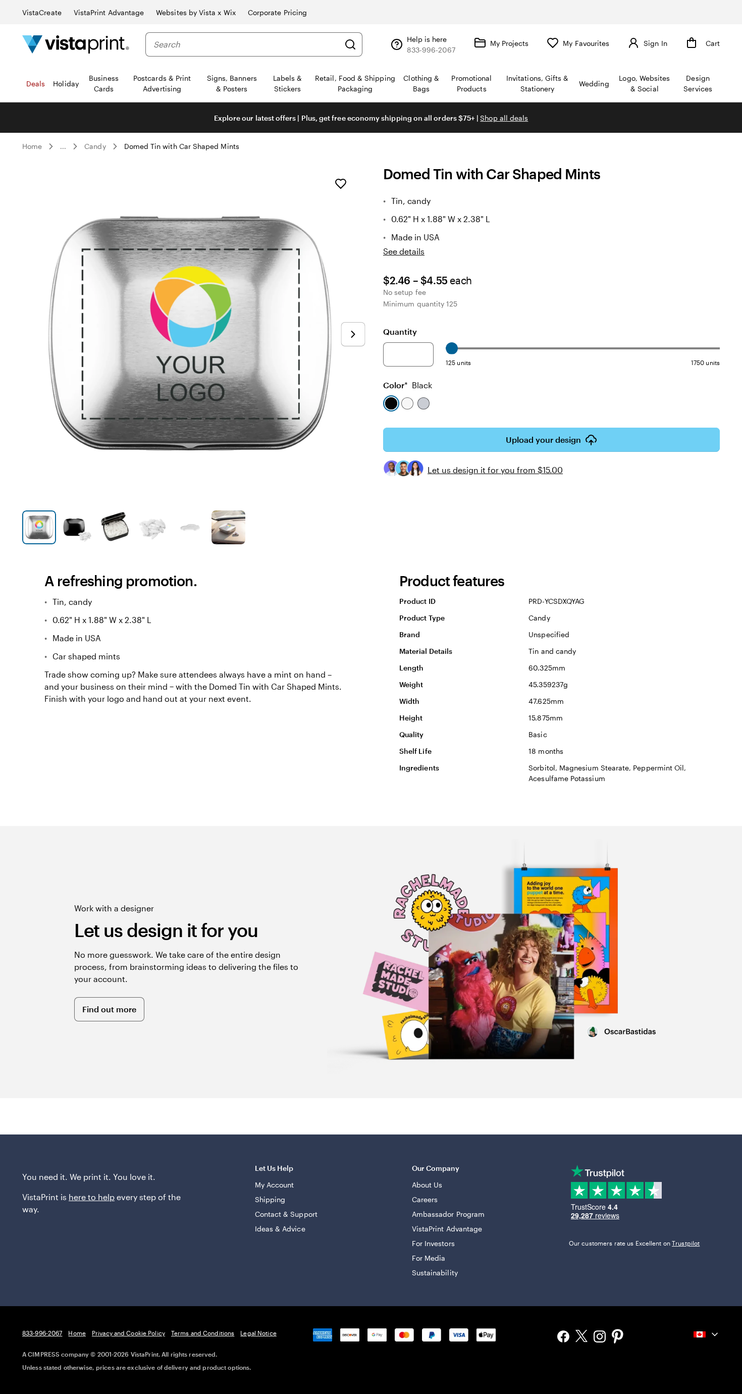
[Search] (350, 44)
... (63, 146)
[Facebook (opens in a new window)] (563, 1338)
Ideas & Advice (280, 1228)
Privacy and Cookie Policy (128, 1332)
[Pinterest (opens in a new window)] (618, 1337)
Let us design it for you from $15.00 (495, 470)
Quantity (400, 331)
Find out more (109, 1009)
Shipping (270, 1199)
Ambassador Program (448, 1214)
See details (404, 251)
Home (32, 146)
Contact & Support (286, 1214)
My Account (274, 1184)
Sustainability (435, 1272)
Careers (425, 1199)
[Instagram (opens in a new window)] (600, 1338)
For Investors (433, 1243)
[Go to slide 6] (228, 527)
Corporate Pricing (277, 12)
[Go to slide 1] (39, 527)
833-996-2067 (42, 1332)
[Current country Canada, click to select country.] (707, 1334)
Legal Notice (258, 1332)
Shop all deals (504, 118)
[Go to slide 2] (77, 527)
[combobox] (246, 44)
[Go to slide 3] (115, 527)
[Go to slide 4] (153, 527)
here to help (92, 1197)
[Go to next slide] (353, 334)
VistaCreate (42, 12)
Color (407, 385)
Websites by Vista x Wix (196, 12)
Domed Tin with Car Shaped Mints (181, 146)
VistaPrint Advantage (109, 12)
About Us (427, 1184)
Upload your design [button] (543, 439)
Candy (94, 146)
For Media (429, 1258)
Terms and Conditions (202, 1332)
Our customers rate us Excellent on (634, 1243)
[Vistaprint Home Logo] (75, 44)
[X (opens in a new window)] (581, 1338)
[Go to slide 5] (190, 527)
